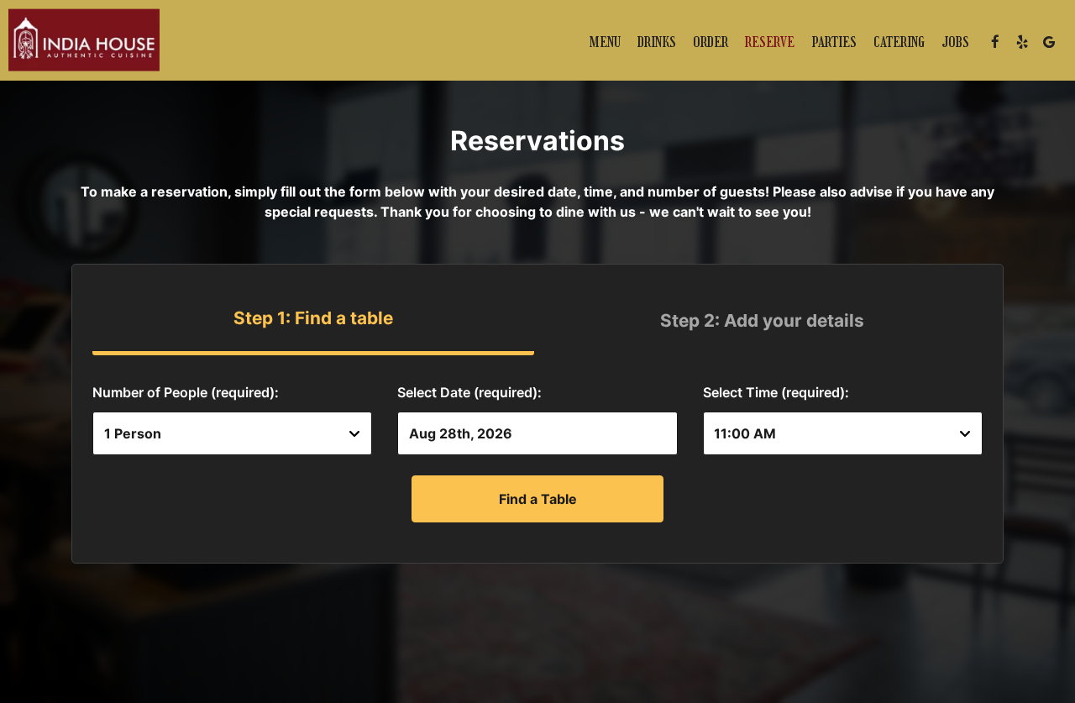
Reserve (769, 42)
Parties (834, 42)
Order (710, 42)
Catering (899, 42)
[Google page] (1049, 42)
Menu (605, 42)
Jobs (955, 42)
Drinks (656, 42)
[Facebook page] (995, 42)
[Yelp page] (1022, 42)
